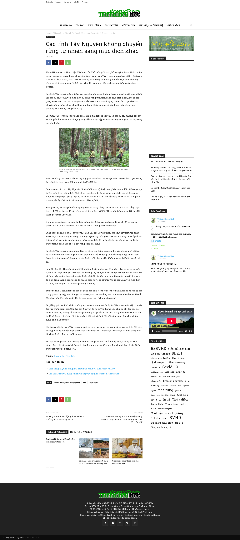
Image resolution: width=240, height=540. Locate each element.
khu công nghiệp (173, 380)
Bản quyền (67, 2)
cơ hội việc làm (157, 372)
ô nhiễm (155, 418)
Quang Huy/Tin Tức (64, 356)
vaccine (183, 404)
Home (48, 33)
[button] (191, 25)
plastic (178, 390)
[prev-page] (47, 469)
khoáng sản (156, 381)
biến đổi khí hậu (179, 348)
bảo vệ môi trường (160, 357)
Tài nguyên (111, 25)
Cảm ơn (58, 2)
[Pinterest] (61, 62)
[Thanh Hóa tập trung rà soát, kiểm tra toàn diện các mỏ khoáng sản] (94, 448)
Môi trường (128, 25)
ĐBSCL (165, 418)
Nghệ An (186, 386)
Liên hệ (76, 2)
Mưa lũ (173, 385)
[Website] (135, 523)
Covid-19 (170, 366)
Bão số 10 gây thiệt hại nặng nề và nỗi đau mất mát (170, 198)
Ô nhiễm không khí (165, 409)
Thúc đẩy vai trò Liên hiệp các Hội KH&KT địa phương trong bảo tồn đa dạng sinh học (171, 169)
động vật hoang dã (161, 427)
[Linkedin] (112, 523)
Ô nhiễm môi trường (167, 413)
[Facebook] (48, 62)
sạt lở (154, 399)
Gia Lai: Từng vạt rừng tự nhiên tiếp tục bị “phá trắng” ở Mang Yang (84, 373)
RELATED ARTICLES (57, 432)
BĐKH (177, 353)
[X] (55, 62)
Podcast (85, 2)
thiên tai (164, 399)
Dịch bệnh (169, 372)
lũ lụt (187, 381)
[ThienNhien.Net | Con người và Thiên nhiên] (120, 13)
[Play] (152, 331)
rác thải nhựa (168, 395)
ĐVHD (175, 417)
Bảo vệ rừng (178, 357)
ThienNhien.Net (166, 219)
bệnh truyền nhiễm (162, 362)
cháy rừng (180, 362)
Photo (158, 241)
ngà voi (154, 391)
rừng (84, 382)
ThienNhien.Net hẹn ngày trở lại (167, 161)
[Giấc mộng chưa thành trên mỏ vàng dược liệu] (127, 448)
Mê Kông (155, 385)
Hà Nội (180, 371)
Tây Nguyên (93, 382)
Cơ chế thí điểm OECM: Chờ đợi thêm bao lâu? (170, 189)
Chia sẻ (155, 248)
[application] (171, 321)
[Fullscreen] (190, 331)
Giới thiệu (49, 2)
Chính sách (173, 25)
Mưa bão (164, 385)
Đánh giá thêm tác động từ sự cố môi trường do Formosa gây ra (65, 418)
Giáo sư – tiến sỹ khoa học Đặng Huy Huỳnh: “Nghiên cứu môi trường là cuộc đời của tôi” (121, 419)
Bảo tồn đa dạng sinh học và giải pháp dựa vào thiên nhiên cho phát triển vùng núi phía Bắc (171, 179)
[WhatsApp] (68, 62)
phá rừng (165, 389)
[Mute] (186, 331)
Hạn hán (154, 376)
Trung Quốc (171, 403)
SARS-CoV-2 (182, 395)
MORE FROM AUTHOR (81, 432)
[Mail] (120, 523)
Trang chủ (66, 25)
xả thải (153, 409)
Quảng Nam (155, 395)
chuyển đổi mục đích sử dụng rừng (67, 382)
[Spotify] (127, 523)
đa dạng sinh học (162, 422)
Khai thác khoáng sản (171, 376)
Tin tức (80, 25)
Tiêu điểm (93, 25)
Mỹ (179, 385)
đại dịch (179, 422)
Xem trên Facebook (158, 246)
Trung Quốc (157, 403)
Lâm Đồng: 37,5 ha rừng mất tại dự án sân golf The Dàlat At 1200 (82, 368)
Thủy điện (180, 399)
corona (155, 367)
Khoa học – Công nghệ (151, 25)
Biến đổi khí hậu (160, 353)
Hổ (160, 376)
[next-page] (52, 469)
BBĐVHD (158, 348)
